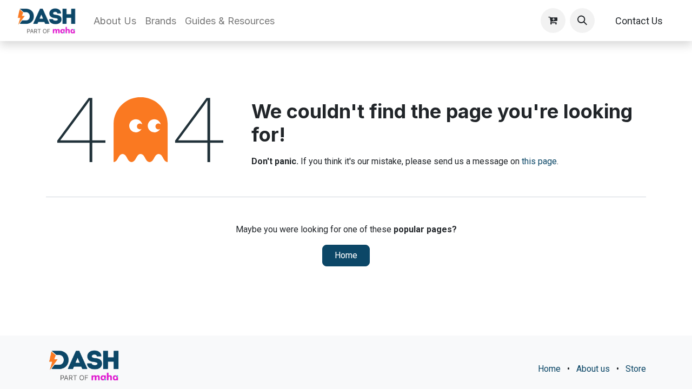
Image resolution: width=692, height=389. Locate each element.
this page (539, 161)
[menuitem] (115, 20)
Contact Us (639, 20)
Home (346, 255)
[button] (582, 20)
